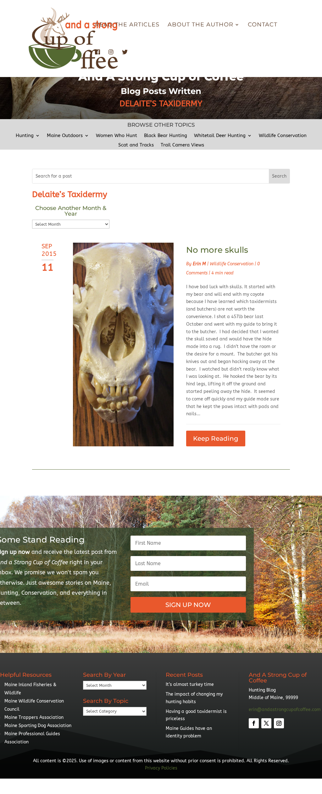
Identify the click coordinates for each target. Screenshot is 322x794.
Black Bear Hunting (165, 135)
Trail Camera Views (182, 145)
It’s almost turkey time (190, 684)
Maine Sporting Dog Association (37, 725)
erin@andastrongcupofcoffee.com (285, 709)
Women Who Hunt (116, 135)
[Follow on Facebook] (254, 723)
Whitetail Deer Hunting (220, 135)
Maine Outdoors (65, 135)
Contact (262, 25)
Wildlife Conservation (283, 135)
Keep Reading (215, 438)
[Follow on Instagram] (279, 723)
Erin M (199, 264)
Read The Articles (127, 25)
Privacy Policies (161, 768)
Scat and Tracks (136, 145)
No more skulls (217, 250)
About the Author (200, 25)
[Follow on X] (266, 723)
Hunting (25, 135)
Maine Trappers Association (34, 717)
